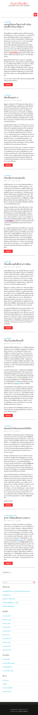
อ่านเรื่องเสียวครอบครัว (10, 515)
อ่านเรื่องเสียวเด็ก (7, 667)
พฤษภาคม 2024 (7, 619)
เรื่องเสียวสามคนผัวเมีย (14, 177)
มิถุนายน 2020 (6, 623)
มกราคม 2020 (6, 627)
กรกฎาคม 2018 (7, 646)
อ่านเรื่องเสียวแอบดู (8, 671)
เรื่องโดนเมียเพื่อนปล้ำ (14, 340)
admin (19, 29)
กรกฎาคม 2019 (7, 631)
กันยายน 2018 (6, 642)
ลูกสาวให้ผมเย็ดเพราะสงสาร (17, 517)
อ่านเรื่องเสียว (7, 22)
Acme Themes (23, 711)
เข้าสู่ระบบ (5, 680)
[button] (35, 14)
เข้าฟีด (4, 684)
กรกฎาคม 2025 (7, 616)
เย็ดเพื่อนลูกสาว (11, 97)
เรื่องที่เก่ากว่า (7, 572)
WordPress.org (7, 691)
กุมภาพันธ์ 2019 (7, 638)
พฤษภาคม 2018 (7, 650)
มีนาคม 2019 (6, 635)
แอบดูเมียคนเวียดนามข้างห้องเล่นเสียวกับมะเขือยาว (17, 25)
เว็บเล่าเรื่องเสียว (19, 3)
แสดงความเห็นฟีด (7, 688)
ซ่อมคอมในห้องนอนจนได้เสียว (18, 428)
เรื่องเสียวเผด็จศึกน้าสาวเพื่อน (17, 264)
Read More (8, 84)
